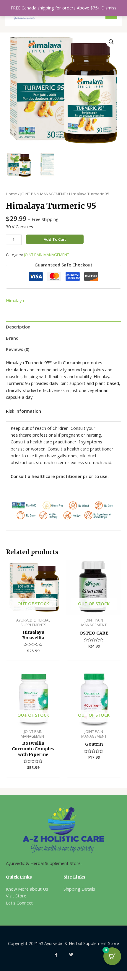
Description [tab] (18, 327)
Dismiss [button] (108, 8)
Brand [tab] (12, 338)
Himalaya (15, 300)
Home (11, 193)
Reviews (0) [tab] (17, 349)
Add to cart (55, 239)
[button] (111, 42)
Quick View (33, 609)
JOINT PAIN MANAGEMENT (43, 193)
